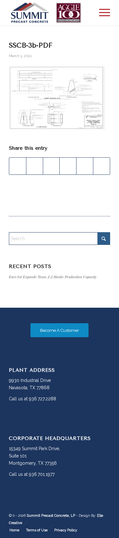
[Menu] (101, 12)
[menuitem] (101, 12)
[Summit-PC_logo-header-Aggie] (49, 12)
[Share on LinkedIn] (84, 166)
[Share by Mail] (101, 166)
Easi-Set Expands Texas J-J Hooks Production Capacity (52, 276)
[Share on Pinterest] (68, 166)
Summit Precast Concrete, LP (51, 516)
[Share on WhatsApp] (51, 166)
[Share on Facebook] (17, 166)
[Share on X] (34, 166)
